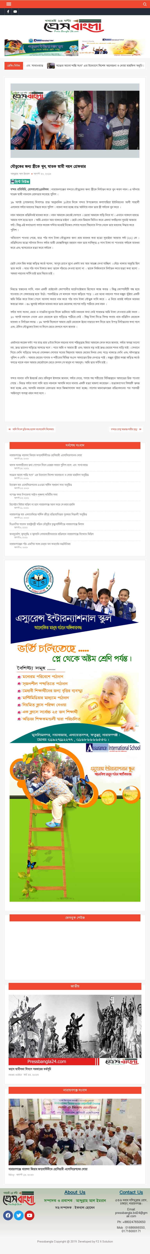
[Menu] (8, 4)
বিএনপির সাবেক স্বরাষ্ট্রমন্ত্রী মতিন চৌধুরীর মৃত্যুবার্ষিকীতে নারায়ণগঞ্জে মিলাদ (47, 524)
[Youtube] (29, 1215)
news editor (15, 1074)
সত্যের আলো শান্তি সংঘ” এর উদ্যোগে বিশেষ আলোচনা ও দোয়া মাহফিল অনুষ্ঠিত (73, 65)
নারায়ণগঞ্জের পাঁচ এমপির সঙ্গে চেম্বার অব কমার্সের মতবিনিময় (40, 544)
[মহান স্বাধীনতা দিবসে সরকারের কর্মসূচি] (75, 1030)
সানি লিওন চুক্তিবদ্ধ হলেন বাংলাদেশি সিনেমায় (33, 429)
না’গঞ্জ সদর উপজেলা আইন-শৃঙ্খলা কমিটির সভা (33, 494)
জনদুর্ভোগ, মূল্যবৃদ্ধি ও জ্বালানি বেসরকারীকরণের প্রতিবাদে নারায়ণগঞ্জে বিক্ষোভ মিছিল (52, 534)
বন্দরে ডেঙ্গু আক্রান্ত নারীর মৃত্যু (124, 429)
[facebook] (8, 11)
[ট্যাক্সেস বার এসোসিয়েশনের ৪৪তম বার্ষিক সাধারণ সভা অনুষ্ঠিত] (125, 65)
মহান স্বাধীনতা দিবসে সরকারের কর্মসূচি (30, 1069)
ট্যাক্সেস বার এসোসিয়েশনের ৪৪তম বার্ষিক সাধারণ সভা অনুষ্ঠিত (41, 485)
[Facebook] (8, 1215)
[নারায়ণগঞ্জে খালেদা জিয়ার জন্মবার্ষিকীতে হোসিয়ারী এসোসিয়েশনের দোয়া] (75, 1132)
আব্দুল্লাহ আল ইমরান (20, 173)
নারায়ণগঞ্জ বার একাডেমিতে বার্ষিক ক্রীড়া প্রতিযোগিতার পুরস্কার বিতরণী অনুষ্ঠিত (48, 514)
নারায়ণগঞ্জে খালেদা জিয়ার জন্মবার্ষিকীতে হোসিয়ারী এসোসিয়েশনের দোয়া (46, 455)
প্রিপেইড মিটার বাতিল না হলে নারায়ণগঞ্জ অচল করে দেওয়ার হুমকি (42, 504)
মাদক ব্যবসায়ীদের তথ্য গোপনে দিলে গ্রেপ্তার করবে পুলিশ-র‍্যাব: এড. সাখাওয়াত (49, 465)
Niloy (11, 1174)
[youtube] (15, 11)
